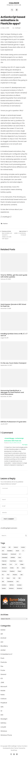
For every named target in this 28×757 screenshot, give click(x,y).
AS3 (3, 550)
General (3, 674)
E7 (19, 554)
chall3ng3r (14, 3)
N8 (17, 568)
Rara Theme (14, 748)
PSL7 (8, 574)
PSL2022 (15, 574)
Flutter (3, 670)
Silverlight (4, 719)
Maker (21, 564)
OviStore (3, 699)
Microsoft (4, 568)
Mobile (11, 568)
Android (16, 547)
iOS (2, 678)
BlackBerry (9, 550)
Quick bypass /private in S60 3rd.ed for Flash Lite (13, 305)
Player (19, 571)
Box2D (17, 550)
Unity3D (3, 727)
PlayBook (12, 571)
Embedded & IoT (6, 654)
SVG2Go (4, 585)
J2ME (2, 682)
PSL (3, 574)
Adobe (3, 547)
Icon (11, 564)
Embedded (4, 557)
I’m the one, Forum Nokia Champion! (13, 363)
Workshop (19, 588)
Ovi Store (4, 571)
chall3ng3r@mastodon (9, 528)
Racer (8, 578)
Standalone (10, 581)
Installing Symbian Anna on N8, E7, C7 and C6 (14, 335)
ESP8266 (13, 557)
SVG (18, 581)
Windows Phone (6, 735)
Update (4, 588)
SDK (3, 581)
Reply (25, 445)
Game (20, 561)
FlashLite (5, 223)
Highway (4, 564)
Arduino (23, 547)
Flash (19, 557)
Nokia (23, 568)
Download (13, 554)
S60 (19, 578)
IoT (16, 564)
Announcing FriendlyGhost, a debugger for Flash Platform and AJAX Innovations (12, 392)
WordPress (14, 750)
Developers (4, 554)
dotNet (3, 650)
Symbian (19, 585)
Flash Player (13, 561)
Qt (2, 578)
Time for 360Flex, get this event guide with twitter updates (14, 276)
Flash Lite (4, 561)
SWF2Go (12, 585)
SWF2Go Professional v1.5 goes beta (13, 422)
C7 (23, 550)
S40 (14, 578)
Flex (2, 666)
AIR (9, 547)
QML (21, 574)
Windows (11, 588)
